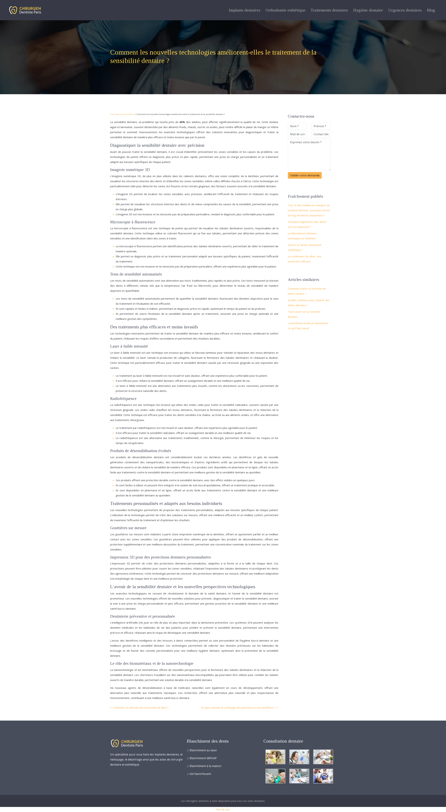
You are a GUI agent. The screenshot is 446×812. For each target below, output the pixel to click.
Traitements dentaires (329, 10)
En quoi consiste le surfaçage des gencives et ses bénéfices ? (238, 707)
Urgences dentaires (405, 10)
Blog (431, 10)
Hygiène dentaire (368, 10)
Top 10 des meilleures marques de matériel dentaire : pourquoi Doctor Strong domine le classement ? (309, 210)
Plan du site (223, 809)
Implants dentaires (244, 10)
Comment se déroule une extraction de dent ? (140, 707)
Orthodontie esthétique (285, 10)
